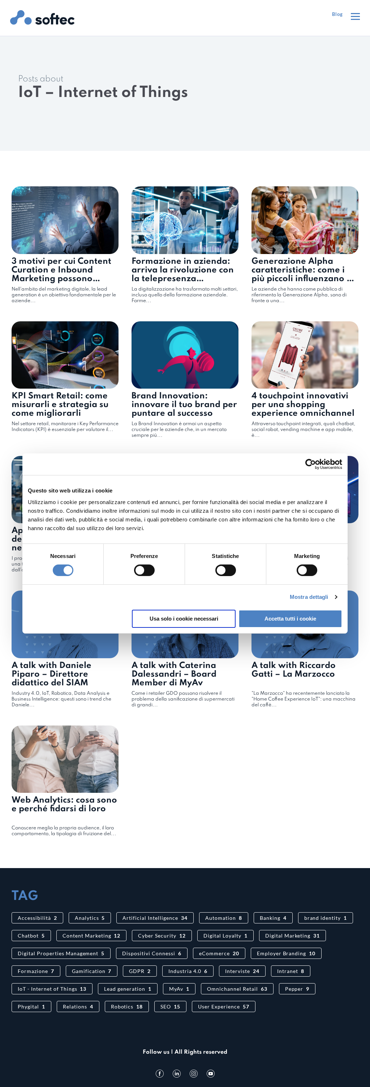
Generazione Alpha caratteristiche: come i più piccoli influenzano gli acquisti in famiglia (304, 274)
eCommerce (219, 953)
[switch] (144, 570)
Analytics (90, 918)
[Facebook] (160, 1074)
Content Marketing (92, 935)
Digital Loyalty (225, 935)
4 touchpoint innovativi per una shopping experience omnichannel (302, 405)
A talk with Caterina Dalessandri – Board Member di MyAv (174, 674)
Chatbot (31, 935)
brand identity (325, 918)
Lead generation (127, 989)
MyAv (179, 989)
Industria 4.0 (187, 971)
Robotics (127, 1006)
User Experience (223, 1006)
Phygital (31, 1006)
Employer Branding (286, 953)
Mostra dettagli (309, 597)
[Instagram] (194, 1074)
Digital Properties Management (61, 953)
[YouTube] (211, 1074)
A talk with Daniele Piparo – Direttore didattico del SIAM (51, 674)
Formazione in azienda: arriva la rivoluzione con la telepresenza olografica (183, 274)
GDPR (140, 971)
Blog (337, 14)
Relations (78, 1006)
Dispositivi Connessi (151, 953)
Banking (273, 918)
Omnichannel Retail (237, 989)
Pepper (297, 989)
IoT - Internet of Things (52, 989)
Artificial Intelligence (154, 918)
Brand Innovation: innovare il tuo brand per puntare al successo (184, 405)
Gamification (92, 971)
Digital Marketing (292, 935)
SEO (170, 1006)
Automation (223, 918)
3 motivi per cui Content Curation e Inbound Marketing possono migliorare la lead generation (61, 278)
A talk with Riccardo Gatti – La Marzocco (293, 669)
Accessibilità (37, 918)
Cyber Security (162, 935)
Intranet (290, 971)
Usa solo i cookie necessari (184, 619)
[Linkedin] (177, 1074)
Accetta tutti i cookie (290, 619)
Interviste (242, 971)
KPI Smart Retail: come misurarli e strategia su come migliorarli (60, 405)
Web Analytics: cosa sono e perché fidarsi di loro (64, 804)
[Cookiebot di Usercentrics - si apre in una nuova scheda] (310, 464)
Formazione (36, 971)
